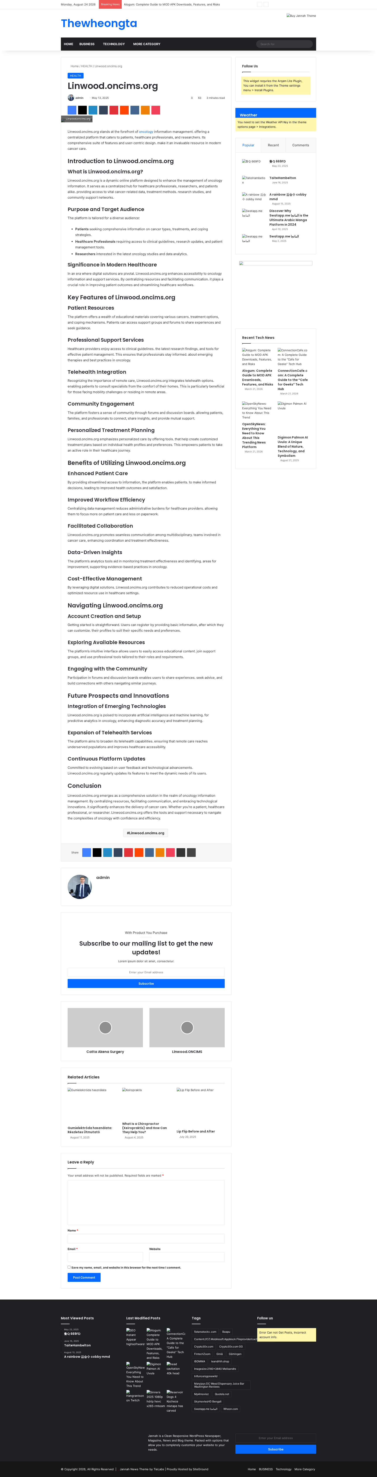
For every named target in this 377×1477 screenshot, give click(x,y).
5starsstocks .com (205, 1331)
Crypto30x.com (203, 1346)
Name (73, 1230)
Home (68, 44)
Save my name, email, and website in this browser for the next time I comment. (126, 1267)
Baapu (226, 1331)
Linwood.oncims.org (146, 833)
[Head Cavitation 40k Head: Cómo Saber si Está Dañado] (176, 1371)
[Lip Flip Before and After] (201, 1107)
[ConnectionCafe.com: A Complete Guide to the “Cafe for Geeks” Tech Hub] (293, 357)
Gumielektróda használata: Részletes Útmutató (90, 1130)
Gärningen (235, 1354)
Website (155, 1249)
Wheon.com (230, 1408)
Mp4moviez (201, 1394)
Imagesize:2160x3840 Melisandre (215, 1368)
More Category (146, 44)
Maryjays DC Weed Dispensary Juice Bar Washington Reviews (219, 1385)
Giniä (219, 1354)
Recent (273, 145)
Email (73, 1249)
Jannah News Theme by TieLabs (142, 1469)
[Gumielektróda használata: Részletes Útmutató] (92, 1106)
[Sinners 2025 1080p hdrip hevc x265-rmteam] (156, 1399)
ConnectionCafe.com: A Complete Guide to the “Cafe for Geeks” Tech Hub (293, 379)
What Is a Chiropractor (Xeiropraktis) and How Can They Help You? (144, 1128)
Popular (248, 145)
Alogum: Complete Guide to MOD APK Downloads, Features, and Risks (257, 377)
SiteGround (200, 1469)
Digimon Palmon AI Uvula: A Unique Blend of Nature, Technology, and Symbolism (293, 446)
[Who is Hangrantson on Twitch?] (135, 1406)
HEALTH (86, 66)
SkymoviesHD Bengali (207, 1401)
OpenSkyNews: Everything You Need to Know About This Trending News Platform (254, 435)
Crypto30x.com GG (231, 1346)
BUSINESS (86, 44)
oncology (146, 132)
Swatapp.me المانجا (284, 236)
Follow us (265, 1318)
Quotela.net (222, 1394)
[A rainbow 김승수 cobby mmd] (254, 199)
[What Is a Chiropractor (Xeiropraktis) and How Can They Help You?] (146, 1104)
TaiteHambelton (282, 178)
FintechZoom (202, 1354)
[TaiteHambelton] (254, 182)
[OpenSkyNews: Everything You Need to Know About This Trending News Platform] (258, 410)
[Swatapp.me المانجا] (254, 241)
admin (79, 97)
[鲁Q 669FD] (254, 166)
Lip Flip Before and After (196, 1131)
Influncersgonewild (205, 1376)
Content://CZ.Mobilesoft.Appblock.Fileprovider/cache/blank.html (233, 1339)
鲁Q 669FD (277, 161)
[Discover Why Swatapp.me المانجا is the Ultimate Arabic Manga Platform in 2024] (254, 215)
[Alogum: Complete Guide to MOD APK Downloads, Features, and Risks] (258, 357)
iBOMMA (199, 1361)
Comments (300, 145)
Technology (114, 44)
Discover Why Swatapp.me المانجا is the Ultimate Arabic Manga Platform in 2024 (288, 218)
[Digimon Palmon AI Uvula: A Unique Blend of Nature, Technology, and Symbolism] (293, 417)
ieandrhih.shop (220, 1361)
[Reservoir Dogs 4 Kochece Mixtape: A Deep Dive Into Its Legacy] (176, 1401)
